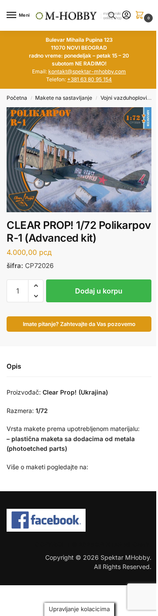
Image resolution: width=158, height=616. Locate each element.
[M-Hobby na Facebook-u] (79, 520)
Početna (17, 97)
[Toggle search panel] (112, 15)
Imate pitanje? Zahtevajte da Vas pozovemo (79, 324)
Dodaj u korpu (98, 290)
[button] (141, 15)
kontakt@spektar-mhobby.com (87, 71)
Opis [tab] (14, 366)
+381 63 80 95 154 (89, 79)
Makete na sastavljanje (63, 97)
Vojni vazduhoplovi (124, 97)
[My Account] (126, 16)
